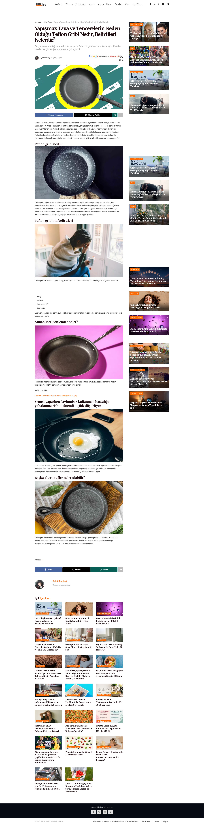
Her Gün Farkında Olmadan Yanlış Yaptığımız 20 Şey (56, 396)
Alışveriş (92, 4)
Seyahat (118, 4)
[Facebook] (150, 4)
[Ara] (168, 4)
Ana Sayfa (59, 4)
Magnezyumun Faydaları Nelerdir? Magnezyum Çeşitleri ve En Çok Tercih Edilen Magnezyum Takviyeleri (47, 757)
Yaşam (101, 4)
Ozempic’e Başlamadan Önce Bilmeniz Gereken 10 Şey (78, 647)
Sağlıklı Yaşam (47, 22)
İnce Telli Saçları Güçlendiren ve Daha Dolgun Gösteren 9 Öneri (47, 728)
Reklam (156, 821)
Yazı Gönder (138, 4)
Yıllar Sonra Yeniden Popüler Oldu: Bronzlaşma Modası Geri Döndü (78, 702)
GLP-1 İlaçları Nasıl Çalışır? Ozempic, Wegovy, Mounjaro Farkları (48, 621)
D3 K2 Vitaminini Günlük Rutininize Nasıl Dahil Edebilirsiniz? (108, 621)
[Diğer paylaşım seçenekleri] (120, 115)
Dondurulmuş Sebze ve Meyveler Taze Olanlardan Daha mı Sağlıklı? (78, 728)
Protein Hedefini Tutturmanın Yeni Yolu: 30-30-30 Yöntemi (109, 702)
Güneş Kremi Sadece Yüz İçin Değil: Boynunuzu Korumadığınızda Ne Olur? (47, 786)
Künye (106, 821)
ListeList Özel (80, 4)
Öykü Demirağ (45, 58)
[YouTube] (163, 4)
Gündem (69, 4)
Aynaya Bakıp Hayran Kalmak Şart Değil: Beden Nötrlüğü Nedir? (108, 728)
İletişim (165, 821)
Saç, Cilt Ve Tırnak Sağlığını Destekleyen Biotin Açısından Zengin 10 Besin (109, 673)
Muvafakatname (132, 821)
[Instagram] (158, 4)
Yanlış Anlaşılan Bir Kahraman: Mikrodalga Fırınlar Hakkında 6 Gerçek (48, 702)
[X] (154, 4)
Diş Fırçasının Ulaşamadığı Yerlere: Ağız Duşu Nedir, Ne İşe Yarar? (109, 647)
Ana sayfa (38, 22)
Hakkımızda (97, 821)
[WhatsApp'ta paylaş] (114, 115)
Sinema (109, 4)
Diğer (127, 4)
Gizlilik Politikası (118, 821)
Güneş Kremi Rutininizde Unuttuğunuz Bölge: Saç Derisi (77, 621)
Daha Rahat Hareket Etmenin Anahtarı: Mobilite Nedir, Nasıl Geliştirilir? (48, 647)
